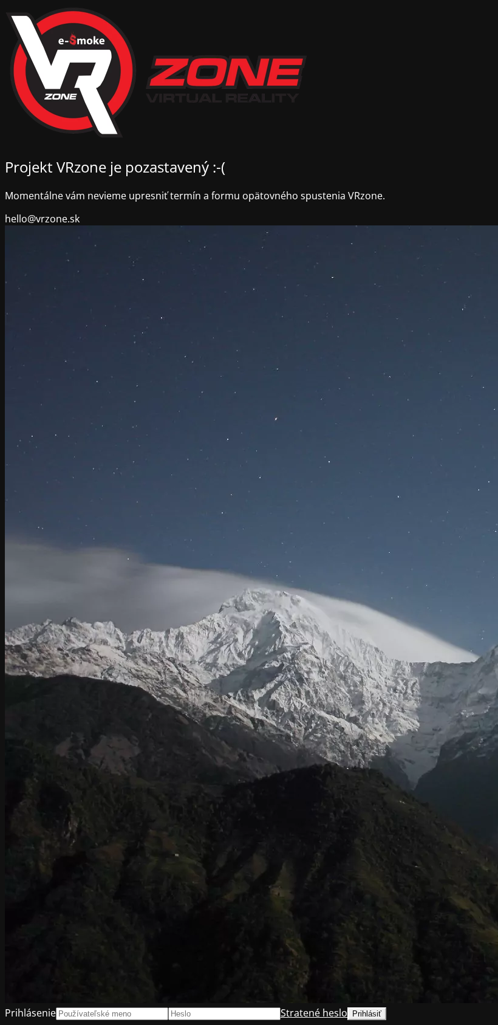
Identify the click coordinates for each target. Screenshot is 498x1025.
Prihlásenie (30, 1013)
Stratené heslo (314, 1013)
